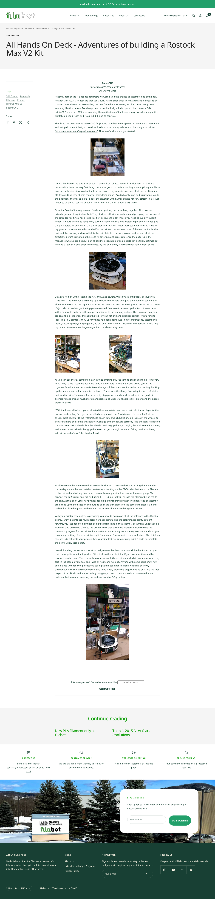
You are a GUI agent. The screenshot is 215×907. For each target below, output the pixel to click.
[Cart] (207, 15)
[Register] (145, 874)
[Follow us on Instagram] (164, 869)
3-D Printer (13, 35)
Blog (15, 28)
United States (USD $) (174, 15)
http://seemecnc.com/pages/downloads (76, 131)
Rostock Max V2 (14, 103)
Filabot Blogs (91, 15)
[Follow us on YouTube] (173, 869)
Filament (10, 100)
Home (9, 28)
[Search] (193, 15)
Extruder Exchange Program (80, 865)
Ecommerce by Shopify (67, 888)
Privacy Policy (72, 870)
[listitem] (8, 122)
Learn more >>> (128, 4)
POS (52, 888)
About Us (124, 15)
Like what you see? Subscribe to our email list (94, 682)
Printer (21, 100)
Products (74, 15)
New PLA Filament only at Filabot (75, 732)
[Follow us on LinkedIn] (190, 869)
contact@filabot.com (17, 767)
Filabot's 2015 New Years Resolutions (130, 732)
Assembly (25, 96)
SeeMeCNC (12, 107)
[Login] (200, 15)
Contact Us (139, 15)
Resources (108, 15)
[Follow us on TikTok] (182, 869)
